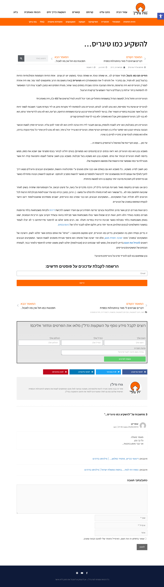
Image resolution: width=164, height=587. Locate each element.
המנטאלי (116, 22)
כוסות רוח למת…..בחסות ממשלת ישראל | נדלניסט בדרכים (111, 469)
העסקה (82, 22)
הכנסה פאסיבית (32, 12)
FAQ (42, 22)
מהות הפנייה (140, 348)
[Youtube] (82, 573)
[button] (134, 371)
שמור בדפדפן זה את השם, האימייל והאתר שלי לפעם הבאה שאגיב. (113, 538)
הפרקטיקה (93, 22)
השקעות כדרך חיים (56, 12)
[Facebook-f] (87, 573)
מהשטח (112, 312)
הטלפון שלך (54, 338)
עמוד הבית (121, 12)
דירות (52, 210)
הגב (114, 427)
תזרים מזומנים (95, 312)
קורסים (89, 12)
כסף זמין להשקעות (122, 312)
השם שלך (141, 338)
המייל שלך (98, 338)
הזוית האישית (129, 22)
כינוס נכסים (63, 224)
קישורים (76, 12)
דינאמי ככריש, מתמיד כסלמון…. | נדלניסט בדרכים (116, 458)
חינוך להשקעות (135, 312)
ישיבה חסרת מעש (113, 238)
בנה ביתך (33, 22)
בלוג (15, 12)
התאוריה (105, 22)
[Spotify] (77, 573)
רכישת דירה (105, 312)
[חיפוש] (21, 58)
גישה (142, 312)
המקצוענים (70, 22)
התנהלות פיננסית (55, 22)
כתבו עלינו (105, 12)
